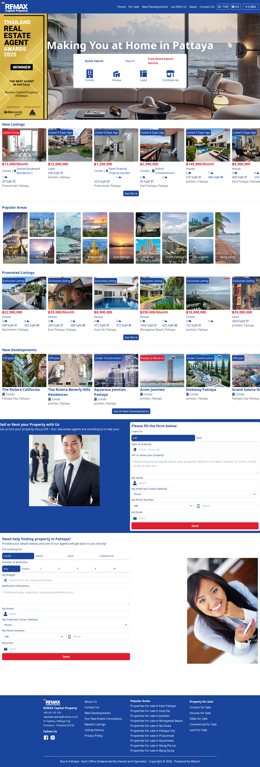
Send (195, 526)
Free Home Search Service (160, 61)
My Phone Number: (142, 499)
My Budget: (9, 575)
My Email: (137, 512)
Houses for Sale (200, 713)
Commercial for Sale (203, 724)
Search (130, 61)
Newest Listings (95, 724)
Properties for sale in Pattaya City (152, 731)
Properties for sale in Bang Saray (152, 750)
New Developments (98, 713)
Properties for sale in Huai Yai (150, 711)
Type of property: (141, 444)
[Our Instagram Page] (52, 737)
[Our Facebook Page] (46, 737)
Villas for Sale (198, 719)
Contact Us (92, 707)
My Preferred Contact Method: (149, 488)
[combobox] (163, 506)
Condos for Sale (200, 707)
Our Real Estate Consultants (103, 719)
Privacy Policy (94, 736)
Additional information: (16, 586)
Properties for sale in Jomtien (149, 716)
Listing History (94, 730)
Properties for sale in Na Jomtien (152, 741)
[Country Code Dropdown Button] (62, 636)
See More (131, 193)
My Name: (137, 477)
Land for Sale (198, 730)
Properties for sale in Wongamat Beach (156, 721)
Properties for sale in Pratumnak (152, 736)
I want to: (137, 431)
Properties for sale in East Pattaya (153, 706)
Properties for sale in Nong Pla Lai (153, 746)
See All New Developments (131, 411)
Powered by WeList (187, 761)
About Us (91, 702)
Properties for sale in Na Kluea (150, 726)
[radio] (163, 438)
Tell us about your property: (147, 455)
